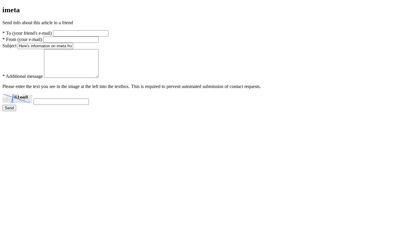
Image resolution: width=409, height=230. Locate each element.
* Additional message (22, 76)
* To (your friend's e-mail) (27, 33)
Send (9, 108)
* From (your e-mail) (22, 39)
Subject (9, 45)
